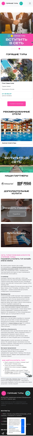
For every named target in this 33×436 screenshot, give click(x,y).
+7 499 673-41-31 (6, 418)
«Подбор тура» (9, 372)
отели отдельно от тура (15, 323)
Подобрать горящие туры (16, 103)
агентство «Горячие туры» (13, 379)
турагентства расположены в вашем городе (16, 305)
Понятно (23, 426)
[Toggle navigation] (30, 3)
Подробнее (16, 169)
